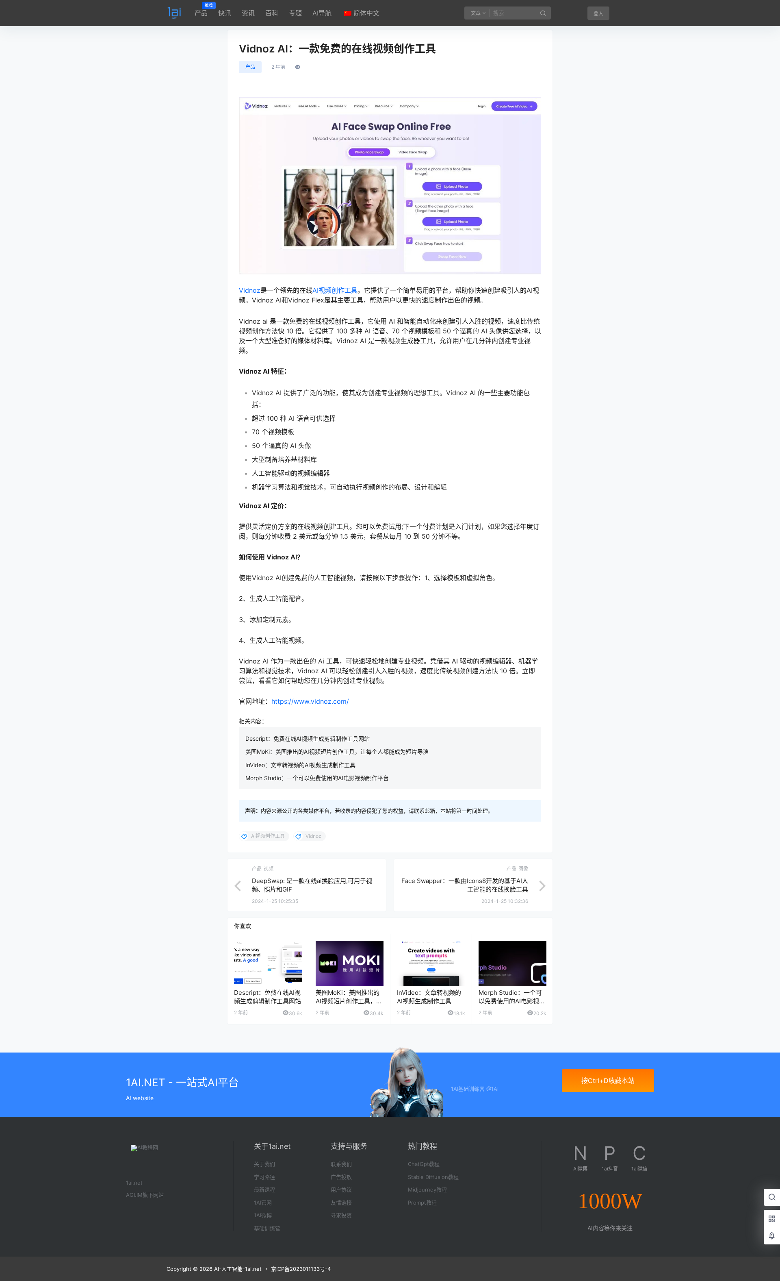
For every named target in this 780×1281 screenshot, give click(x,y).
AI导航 (322, 13)
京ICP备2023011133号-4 (301, 1269)
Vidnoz (249, 290)
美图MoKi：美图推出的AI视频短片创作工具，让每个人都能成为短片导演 (337, 751)
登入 (598, 14)
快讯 (224, 13)
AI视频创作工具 (335, 290)
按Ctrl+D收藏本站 (608, 1081)
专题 (295, 13)
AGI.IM (134, 1195)
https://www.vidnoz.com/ (311, 701)
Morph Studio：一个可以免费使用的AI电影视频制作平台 (317, 777)
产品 (201, 10)
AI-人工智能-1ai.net (237, 1269)
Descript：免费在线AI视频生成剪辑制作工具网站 (307, 738)
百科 (271, 13)
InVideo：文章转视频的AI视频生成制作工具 (300, 764)
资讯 (248, 13)
